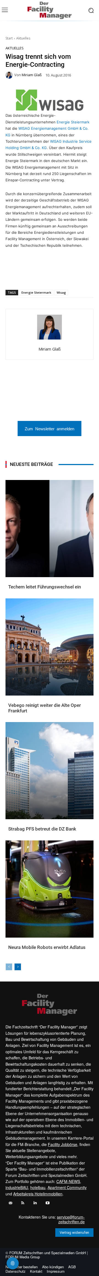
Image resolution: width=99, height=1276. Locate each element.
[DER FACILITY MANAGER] (49, 10)
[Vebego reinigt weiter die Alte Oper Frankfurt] (50, 647)
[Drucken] (66, 275)
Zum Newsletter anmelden (49, 428)
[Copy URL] (78, 275)
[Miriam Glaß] (10, 75)
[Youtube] (47, 1203)
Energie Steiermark (73, 122)
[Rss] (23, 1203)
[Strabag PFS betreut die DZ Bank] (50, 770)
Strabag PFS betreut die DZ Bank (42, 829)
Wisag (61, 292)
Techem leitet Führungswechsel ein (44, 587)
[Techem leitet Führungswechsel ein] (50, 528)
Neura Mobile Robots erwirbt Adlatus (47, 947)
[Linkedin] (40, 275)
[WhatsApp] (28, 275)
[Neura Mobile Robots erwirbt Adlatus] (50, 889)
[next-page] (17, 966)
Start (9, 38)
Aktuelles (23, 38)
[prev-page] (9, 966)
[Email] (53, 275)
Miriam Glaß (32, 75)
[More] (92, 275)
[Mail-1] (10, 1203)
